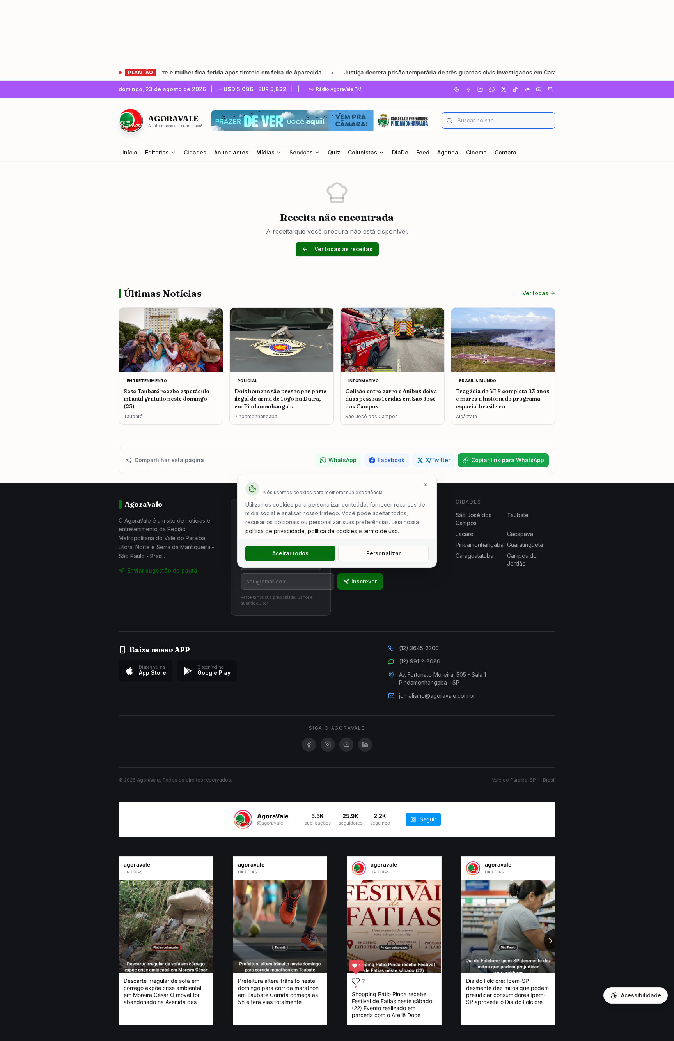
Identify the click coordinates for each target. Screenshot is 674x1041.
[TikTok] (515, 89)
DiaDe (400, 152)
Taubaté (518, 515)
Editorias (157, 152)
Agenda (447, 152)
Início (129, 152)
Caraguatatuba (474, 555)
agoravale (137, 864)
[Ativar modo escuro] (457, 89)
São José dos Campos (473, 519)
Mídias (265, 152)
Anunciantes (231, 152)
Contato (505, 152)
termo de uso (381, 531)
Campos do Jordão (522, 559)
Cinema (476, 152)
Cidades (195, 152)
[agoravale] (358, 868)
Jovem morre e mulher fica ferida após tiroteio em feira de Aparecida (184, 72)
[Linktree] (550, 89)
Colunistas (362, 152)
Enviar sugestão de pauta (162, 570)
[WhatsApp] (492, 89)
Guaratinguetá (525, 544)
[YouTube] (539, 89)
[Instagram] (480, 89)
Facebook (391, 460)
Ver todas (535, 293)
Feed (422, 152)
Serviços (301, 152)
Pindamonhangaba (480, 544)
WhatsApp (342, 460)
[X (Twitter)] (503, 89)
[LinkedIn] (365, 745)
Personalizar (383, 553)
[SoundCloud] (527, 89)
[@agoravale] (243, 819)
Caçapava (520, 533)
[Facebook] (468, 89)
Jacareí (465, 533)
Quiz (334, 152)
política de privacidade (275, 531)
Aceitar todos (290, 553)
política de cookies (332, 531)
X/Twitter (438, 460)
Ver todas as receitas (343, 249)
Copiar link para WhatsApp (507, 460)
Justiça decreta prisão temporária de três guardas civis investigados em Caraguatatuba (422, 72)
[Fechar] (425, 484)
